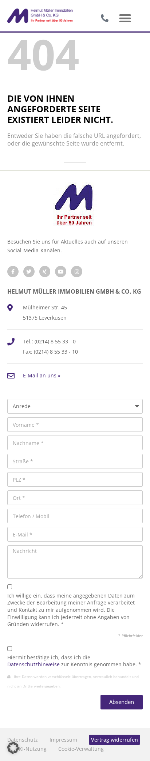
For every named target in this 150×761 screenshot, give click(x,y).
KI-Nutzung (33, 748)
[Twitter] (29, 271)
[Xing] (45, 271)
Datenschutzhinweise (33, 664)
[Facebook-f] (13, 271)
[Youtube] (60, 271)
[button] (125, 18)
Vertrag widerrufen (114, 739)
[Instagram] (76, 271)
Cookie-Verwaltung (81, 748)
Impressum (63, 739)
